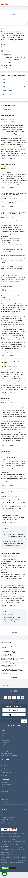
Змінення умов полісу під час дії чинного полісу (12, 296)
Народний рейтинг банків (6, 753)
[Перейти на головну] (4, 4)
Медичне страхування (8, 90)
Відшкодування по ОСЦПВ (8, 164)
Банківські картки (5, 740)
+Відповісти (12, 158)
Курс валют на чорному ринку (7, 786)
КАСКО (4, 79)
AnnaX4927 (4, 496)
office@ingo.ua (7, 51)
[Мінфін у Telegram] (9, 697)
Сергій (3, 217)
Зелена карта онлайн (6, 815)
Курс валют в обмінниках (6, 784)
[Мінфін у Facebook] (5, 697)
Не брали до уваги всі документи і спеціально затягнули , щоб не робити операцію (13, 194)
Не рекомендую (5, 398)
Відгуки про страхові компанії (7, 817)
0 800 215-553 (7, 62)
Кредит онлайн (4, 751)
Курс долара (4, 735)
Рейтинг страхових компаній (7, 819)
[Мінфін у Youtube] (22, 697)
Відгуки (8, 23)
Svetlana (3, 198)
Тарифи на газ (4, 748)
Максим (3, 366)
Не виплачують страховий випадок (10, 553)
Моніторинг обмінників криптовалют (9, 755)
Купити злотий (4, 791)
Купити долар (4, 787)
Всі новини (14, 677)
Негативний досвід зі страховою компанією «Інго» (13, 491)
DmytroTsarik (4, 455)
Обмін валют (4, 782)
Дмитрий (3, 168)
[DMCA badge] (14, 868)
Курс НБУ (3, 738)
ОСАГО (4, 82)
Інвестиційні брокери (5, 742)
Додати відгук (8, 109)
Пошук (23, 721)
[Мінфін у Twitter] (14, 697)
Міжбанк (3, 744)
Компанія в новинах (17, 23)
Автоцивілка (4, 821)
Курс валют (3, 733)
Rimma (3, 301)
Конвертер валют (5, 749)
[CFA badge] (21, 829)
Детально (4, 47)
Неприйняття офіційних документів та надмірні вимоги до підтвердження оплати (14, 212)
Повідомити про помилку (14, 725)
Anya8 (2, 402)
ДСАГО (4, 86)
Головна (3, 23)
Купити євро (4, 789)
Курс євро (3, 736)
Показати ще (13, 632)
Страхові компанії (9, 685)
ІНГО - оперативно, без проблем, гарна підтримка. (11, 361)
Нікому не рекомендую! (7, 115)
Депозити (3, 746)
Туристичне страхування (9, 94)
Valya (2, 119)
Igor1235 (3, 557)
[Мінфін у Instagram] (18, 697)
